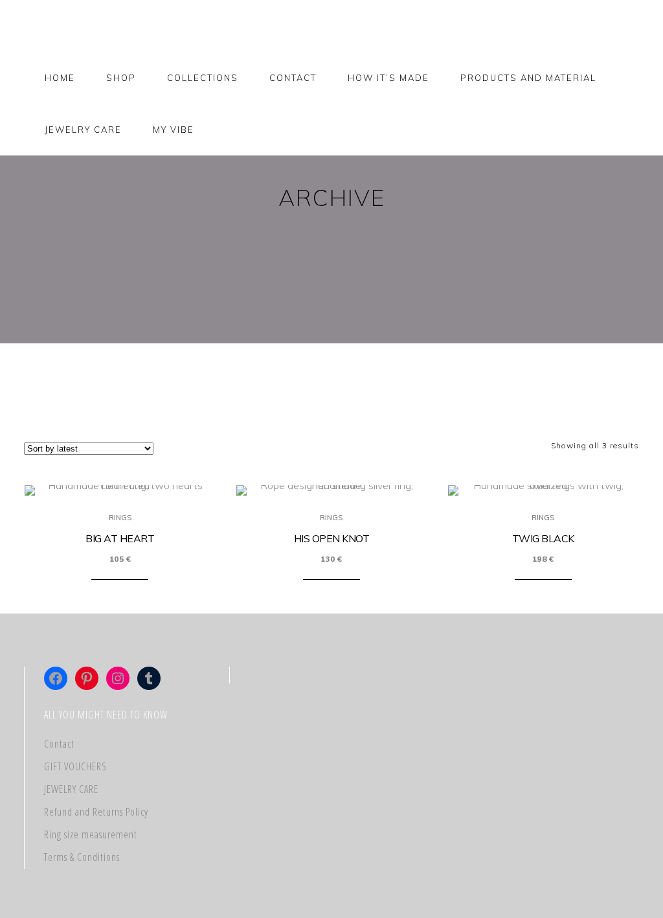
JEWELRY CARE (71, 789)
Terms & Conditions (82, 857)
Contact (59, 744)
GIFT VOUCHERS (75, 766)
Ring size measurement (90, 834)
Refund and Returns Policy (96, 812)
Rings (120, 517)
